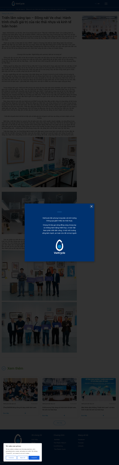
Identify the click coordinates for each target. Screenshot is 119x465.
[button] (91, 206)
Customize (11, 457)
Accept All (34, 457)
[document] (59, 232)
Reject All (22, 457)
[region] (22, 452)
